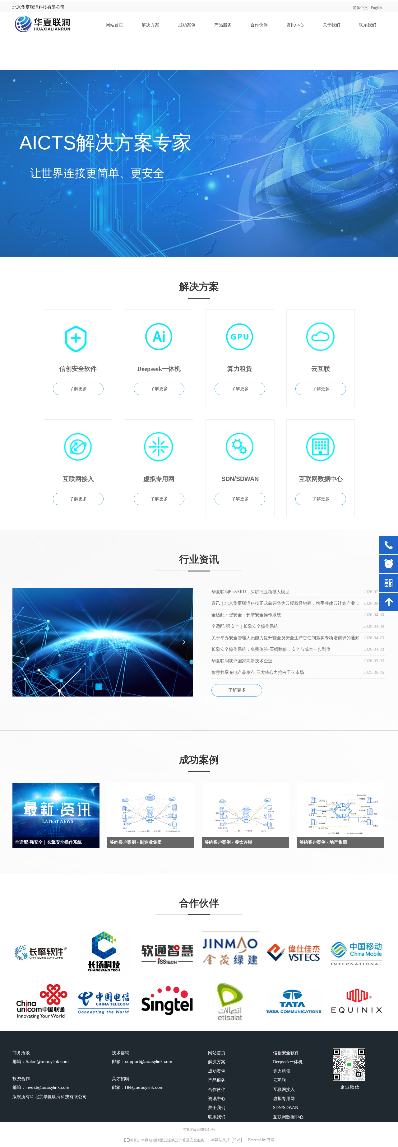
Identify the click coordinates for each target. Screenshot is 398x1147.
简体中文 (360, 8)
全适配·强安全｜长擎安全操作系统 (244, 626)
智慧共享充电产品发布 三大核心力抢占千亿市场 (257, 672)
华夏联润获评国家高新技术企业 (241, 661)
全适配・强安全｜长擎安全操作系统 (246, 615)
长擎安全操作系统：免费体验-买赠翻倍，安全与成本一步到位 (271, 649)
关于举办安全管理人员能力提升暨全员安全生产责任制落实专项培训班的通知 (285, 638)
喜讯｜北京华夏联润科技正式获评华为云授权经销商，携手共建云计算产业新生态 (285, 603)
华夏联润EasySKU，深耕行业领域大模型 (250, 592)
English (376, 8)
